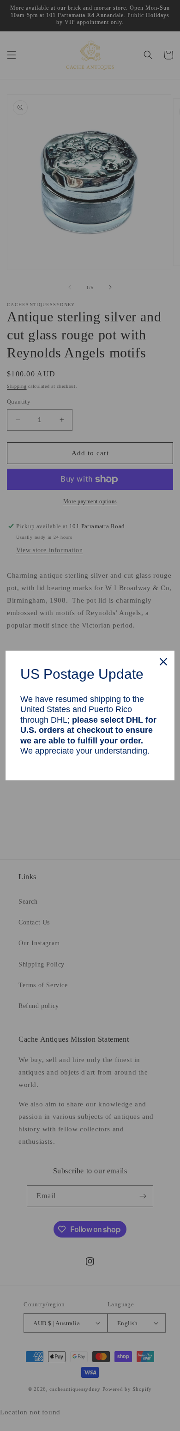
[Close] (163, 662)
